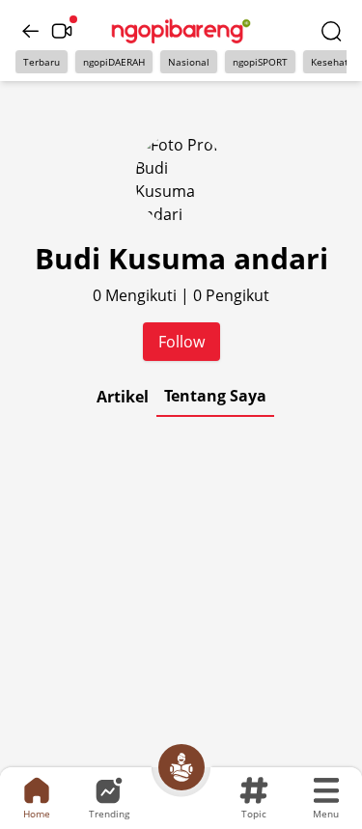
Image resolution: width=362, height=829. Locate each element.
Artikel (123, 396)
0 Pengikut (231, 295)
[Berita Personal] (181, 767)
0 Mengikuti (137, 295)
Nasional (188, 62)
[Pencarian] (331, 30)
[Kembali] (30, 30)
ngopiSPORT (260, 62)
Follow (181, 341)
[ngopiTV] (61, 30)
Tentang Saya (215, 395)
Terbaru (41, 62)
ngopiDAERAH (114, 62)
